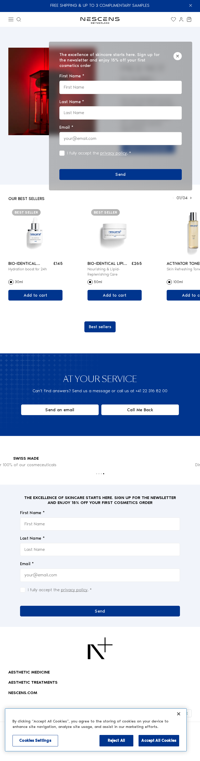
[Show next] (191, 197)
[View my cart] (189, 19)
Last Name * (32, 538)
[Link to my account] (181, 19)
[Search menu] (18, 19)
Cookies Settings (35, 740)
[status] (120, 116)
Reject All (116, 740)
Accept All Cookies (158, 740)
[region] (96, 730)
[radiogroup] (35, 282)
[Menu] (11, 19)
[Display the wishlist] (173, 19)
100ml (178, 282)
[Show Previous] (173, 197)
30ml (19, 282)
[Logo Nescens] (100, 648)
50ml (98, 282)
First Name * (32, 512)
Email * (27, 563)
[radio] (11, 282)
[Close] (177, 56)
